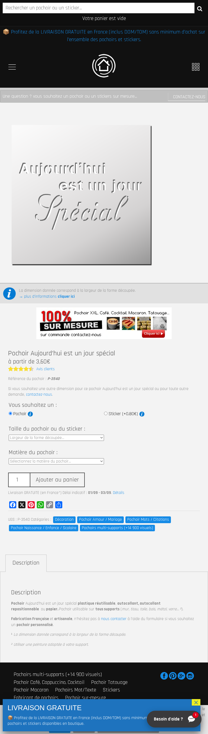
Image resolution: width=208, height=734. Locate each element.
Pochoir (20, 414)
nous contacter (113, 618)
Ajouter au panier (57, 480)
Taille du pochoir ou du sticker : (47, 428)
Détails (118, 492)
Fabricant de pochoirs (36, 697)
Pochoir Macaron (31, 689)
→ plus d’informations (47, 296)
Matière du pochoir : (33, 452)
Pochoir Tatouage (109, 682)
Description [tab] (26, 563)
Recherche (200, 8)
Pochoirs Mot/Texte (75, 689)
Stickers (111, 689)
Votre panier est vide (104, 18)
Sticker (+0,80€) (124, 414)
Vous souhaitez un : (33, 405)
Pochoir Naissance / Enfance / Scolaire (43, 528)
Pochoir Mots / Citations (148, 519)
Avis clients (45, 369)
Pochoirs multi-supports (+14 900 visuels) (117, 528)
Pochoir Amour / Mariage (100, 519)
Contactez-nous (189, 97)
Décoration (64, 519)
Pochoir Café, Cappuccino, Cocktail (49, 682)
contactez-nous (39, 394)
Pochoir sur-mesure (85, 697)
